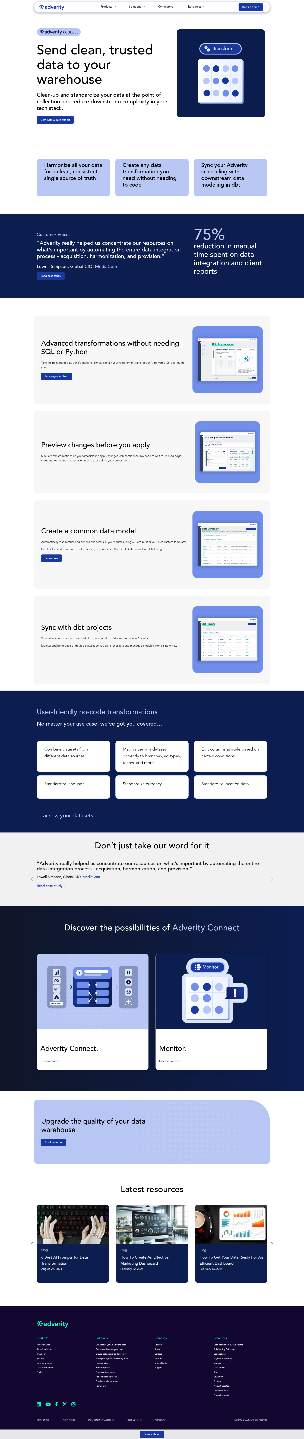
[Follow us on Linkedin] (39, 1405)
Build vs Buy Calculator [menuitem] (224, 1349)
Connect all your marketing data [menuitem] (111, 1345)
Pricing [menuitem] (40, 1372)
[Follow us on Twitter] (64, 1405)
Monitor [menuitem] (40, 1359)
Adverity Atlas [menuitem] (43, 1345)
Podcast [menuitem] (217, 1381)
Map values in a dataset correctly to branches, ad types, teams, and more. (152, 756)
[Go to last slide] (32, 879)
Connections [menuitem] (220, 1354)
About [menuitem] (157, 1349)
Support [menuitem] (158, 1368)
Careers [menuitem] (158, 1354)
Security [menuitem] (158, 1345)
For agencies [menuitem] (102, 1363)
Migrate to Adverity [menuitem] (223, 1359)
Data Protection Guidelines (101, 1420)
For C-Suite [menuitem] (101, 1386)
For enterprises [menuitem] (103, 1368)
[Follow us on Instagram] (73, 1405)
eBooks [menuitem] (217, 1363)
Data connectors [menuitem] (44, 1363)
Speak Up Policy (134, 1420)
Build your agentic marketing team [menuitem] (112, 1359)
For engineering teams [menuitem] (106, 1377)
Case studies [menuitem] (219, 1368)
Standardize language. (65, 784)
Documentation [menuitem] (221, 1391)
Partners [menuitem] (158, 1359)
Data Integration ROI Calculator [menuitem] (228, 1345)
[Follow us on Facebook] (56, 1405)
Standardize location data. (225, 784)
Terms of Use (43, 1420)
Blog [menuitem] (216, 1372)
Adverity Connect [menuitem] (45, 1349)
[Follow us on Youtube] (48, 1405)
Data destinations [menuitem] (45, 1368)
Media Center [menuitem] (161, 1363)
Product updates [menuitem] (221, 1386)
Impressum (159, 1420)
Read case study (50, 276)
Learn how (51, 558)
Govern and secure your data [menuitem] (109, 1349)
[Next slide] (271, 879)
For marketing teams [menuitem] (105, 1372)
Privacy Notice (68, 1420)
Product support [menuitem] (221, 1395)
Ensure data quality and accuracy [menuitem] (111, 1354)
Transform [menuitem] (41, 1354)
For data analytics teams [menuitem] (107, 1381)
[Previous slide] (32, 1244)
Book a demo (152, 1434)
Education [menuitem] (218, 1377)
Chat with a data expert (55, 120)
